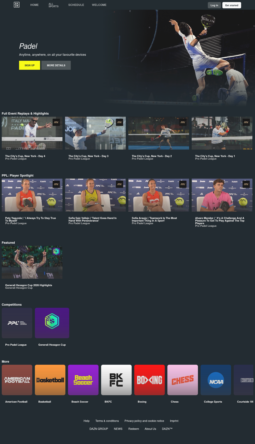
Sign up (30, 65)
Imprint (174, 421)
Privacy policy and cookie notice (144, 421)
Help (87, 421)
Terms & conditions (107, 421)
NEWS (118, 429)
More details (56, 65)
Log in (214, 5)
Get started (231, 5)
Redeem (133, 429)
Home (34, 4)
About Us (150, 429)
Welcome (99, 4)
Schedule (76, 4)
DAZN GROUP (99, 429)
